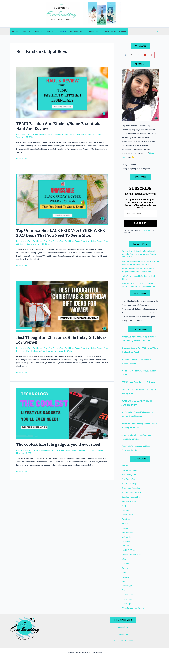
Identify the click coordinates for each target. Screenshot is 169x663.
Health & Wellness (129, 550)
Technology (97, 450)
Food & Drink (127, 532)
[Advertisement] (62, 498)
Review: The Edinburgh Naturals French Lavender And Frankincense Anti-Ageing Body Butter (139, 254)
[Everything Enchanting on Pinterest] (152, 55)
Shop (62, 31)
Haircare (125, 545)
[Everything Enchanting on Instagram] (125, 55)
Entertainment (128, 519)
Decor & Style (127, 514)
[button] (29, 31)
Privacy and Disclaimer (123, 640)
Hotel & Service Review (131, 554)
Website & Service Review (133, 608)
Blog (124, 505)
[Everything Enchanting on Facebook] (138, 55)
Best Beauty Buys (23, 134)
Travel (36, 31)
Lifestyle (49, 31)
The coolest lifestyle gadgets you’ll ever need (58, 444)
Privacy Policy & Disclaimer (114, 31)
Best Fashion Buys (39, 134)
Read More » (21, 158)
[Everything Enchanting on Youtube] (145, 55)
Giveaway (126, 541)
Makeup (125, 563)
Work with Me (76, 31)
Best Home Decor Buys (58, 134)
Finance (125, 528)
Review (125, 568)
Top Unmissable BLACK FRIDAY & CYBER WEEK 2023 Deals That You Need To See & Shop (60, 233)
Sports (124, 581)
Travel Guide (127, 594)
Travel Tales (127, 599)
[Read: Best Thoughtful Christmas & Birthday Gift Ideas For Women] (62, 306)
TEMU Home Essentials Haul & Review (138, 382)
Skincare (125, 577)
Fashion (34, 351)
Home (15, 31)
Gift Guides (97, 134)
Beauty (25, 31)
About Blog (94, 31)
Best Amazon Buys (24, 241)
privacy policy (147, 230)
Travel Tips (126, 603)
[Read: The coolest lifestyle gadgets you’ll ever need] (62, 413)
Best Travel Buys (23, 351)
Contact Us (123, 634)
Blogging (125, 510)
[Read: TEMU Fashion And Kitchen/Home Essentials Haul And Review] (62, 92)
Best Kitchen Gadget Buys (80, 134)
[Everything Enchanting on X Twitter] (131, 55)
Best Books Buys (129, 479)
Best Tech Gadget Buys (66, 450)
